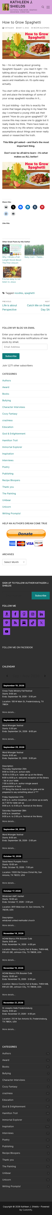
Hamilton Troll (10, 440)
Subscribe (10, 356)
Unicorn (6, 506)
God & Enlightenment (13, 433)
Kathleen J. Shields (21, 4)
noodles (18, 293)
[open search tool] (43, 7)
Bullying (6, 400)
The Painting (9, 493)
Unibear (6, 500)
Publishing (7, 473)
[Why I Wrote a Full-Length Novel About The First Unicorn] (12, 250)
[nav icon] (48, 7)
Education (7, 426)
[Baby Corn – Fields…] (34, 250)
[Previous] (7, 676)
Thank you (8, 486)
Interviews (7, 460)
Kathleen (9, 28)
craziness (7, 420)
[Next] (45, 676)
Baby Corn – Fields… (34, 257)
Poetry (6, 466)
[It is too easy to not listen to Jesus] (12, 272)
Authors (6, 380)
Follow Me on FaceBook (17, 647)
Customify (27, 1210)
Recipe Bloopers (41, 28)
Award (5, 387)
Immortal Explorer (12, 447)
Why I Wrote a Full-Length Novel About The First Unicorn (11, 260)
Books (5, 393)
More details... (8, 712)
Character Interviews (13, 407)
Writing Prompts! (11, 513)
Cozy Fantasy (9, 413)
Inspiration (8, 453)
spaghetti (29, 293)
